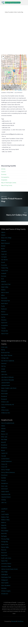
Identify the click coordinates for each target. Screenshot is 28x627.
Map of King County (6, 185)
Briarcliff (3, 442)
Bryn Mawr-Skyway (6, 355)
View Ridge (4, 571)
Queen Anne (4, 544)
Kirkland (3, 281)
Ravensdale (4, 393)
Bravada (13, 621)
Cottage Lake (5, 358)
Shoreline (3, 320)
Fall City (3, 366)
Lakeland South (5, 385)
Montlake (3, 528)
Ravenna (3, 550)
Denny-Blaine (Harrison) (8, 472)
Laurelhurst (4, 509)
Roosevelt (4, 552)
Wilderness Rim (5, 413)
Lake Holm (4, 374)
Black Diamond (5, 243)
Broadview (4, 447)
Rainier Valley (5, 547)
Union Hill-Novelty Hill (7, 404)
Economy (3, 174)
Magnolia (3, 525)
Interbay (3, 499)
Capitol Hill (4, 453)
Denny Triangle (5, 469)
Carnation (4, 251)
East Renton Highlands (7, 360)
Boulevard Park (5, 352)
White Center (5, 410)
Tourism (3, 171)
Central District (5, 458)
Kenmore (3, 276)
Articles (3, 169)
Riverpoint (4, 399)
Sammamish (4, 314)
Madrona (3, 522)
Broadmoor (4, 445)
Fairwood (3, 363)
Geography (4, 180)
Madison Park (5, 517)
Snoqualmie (4, 325)
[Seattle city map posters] (11, 87)
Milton (3, 295)
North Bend (4, 303)
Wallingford (4, 574)
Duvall (3, 262)
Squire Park (4, 561)
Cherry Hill (4, 464)
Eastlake (3, 478)
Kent (2, 279)
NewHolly (4, 533)
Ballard (3, 431)
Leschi (3, 511)
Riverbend (4, 396)
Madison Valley (5, 519)
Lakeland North (5, 382)
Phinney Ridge (5, 539)
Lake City (3, 502)
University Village (6, 566)
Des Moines (4, 259)
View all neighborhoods (7, 423)
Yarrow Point (4, 333)
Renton (3, 311)
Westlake (3, 588)
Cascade (3, 456)
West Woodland (5, 585)
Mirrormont (4, 391)
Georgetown (4, 483)
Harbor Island (5, 491)
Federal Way (4, 268)
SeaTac (3, 317)
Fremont (3, 480)
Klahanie (3, 371)
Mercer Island (5, 292)
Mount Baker (4, 530)
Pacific (3, 306)
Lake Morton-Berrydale (7, 380)
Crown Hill (4, 467)
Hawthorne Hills (5, 494)
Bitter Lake (4, 437)
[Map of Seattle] (3, 2)
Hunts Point (4, 270)
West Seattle (4, 582)
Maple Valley (4, 287)
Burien (3, 248)
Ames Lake (4, 347)
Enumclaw (4, 265)
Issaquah (3, 273)
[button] (14, 70)
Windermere (4, 593)
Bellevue (3, 240)
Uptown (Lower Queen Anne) (9, 569)
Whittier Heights (6, 591)
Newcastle (4, 298)
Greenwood (4, 488)
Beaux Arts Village (6, 237)
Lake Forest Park (5, 284)
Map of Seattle (13, 2)
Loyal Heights (5, 514)
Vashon (3, 407)
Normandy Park (5, 300)
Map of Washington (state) (8, 182)
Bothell (3, 246)
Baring (3, 349)
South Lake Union (6, 558)
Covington (4, 257)
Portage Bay (4, 541)
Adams (3, 426)
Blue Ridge (4, 439)
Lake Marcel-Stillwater (7, 377)
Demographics (5, 177)
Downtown (4, 475)
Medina (3, 290)
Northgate (4, 536)
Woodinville (4, 331)
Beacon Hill (4, 434)
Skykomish (4, 322)
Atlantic (3, 428)
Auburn (3, 235)
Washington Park (6, 577)
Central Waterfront (6, 461)
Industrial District (6, 497)
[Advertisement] (14, 35)
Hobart (3, 369)
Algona (3, 232)
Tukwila (3, 328)
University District (6, 563)
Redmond (3, 309)
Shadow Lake (5, 402)
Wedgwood (4, 580)
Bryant (3, 450)
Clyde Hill (3, 254)
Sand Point (4, 555)
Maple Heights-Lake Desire (8, 388)
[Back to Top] (22, 621)
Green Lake (4, 486)
